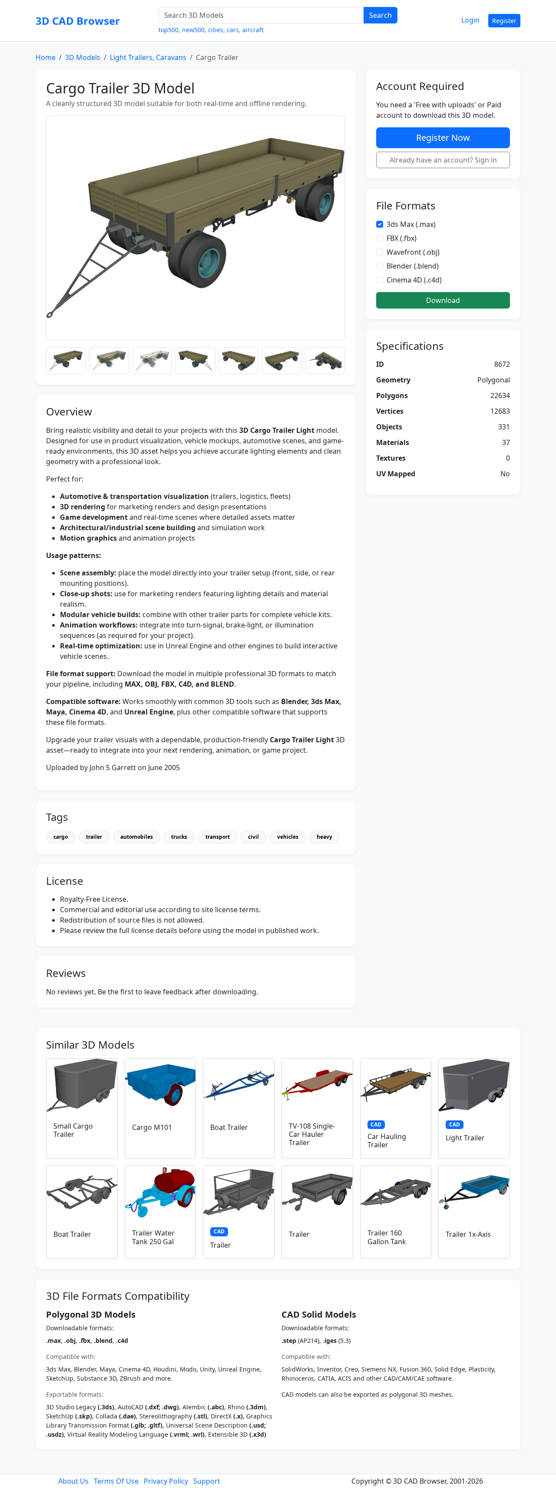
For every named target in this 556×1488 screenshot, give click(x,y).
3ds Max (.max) (411, 224)
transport (217, 836)
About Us (73, 1481)
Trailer (220, 1245)
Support (206, 1481)
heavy (324, 836)
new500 (193, 30)
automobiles (136, 836)
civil (253, 836)
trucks (179, 836)
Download (443, 300)
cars (233, 30)
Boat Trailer (229, 1127)
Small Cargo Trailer (73, 1130)
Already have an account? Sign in (443, 160)
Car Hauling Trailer (386, 1140)
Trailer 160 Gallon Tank (386, 1237)
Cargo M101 (152, 1127)
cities (215, 30)
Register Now (443, 137)
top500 (169, 30)
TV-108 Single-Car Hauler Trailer (312, 1134)
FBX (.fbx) (402, 238)
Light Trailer (465, 1138)
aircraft (253, 30)
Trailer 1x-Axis (468, 1234)
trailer (94, 836)
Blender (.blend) (413, 266)
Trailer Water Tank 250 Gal (153, 1237)
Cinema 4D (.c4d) (414, 280)
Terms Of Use (116, 1481)
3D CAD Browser (78, 20)
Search (380, 15)
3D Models (82, 57)
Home (46, 57)
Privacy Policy (166, 1481)
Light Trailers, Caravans (148, 57)
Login (470, 20)
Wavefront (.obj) (413, 252)
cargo (60, 836)
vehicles (287, 836)
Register (504, 21)
